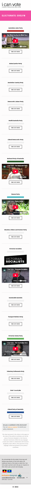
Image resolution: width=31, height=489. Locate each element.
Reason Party (15, 194)
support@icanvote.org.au (8, 477)
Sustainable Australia (15, 298)
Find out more (15, 51)
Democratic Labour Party (15, 101)
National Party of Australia (15, 158)
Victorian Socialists (15, 249)
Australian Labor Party (16, 28)
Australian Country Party (15, 82)
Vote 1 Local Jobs (15, 390)
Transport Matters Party (15, 317)
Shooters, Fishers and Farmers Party (15, 230)
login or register (12, 427)
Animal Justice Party (15, 63)
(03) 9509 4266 (21, 477)
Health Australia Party (15, 120)
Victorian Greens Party (16, 336)
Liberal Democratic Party (15, 139)
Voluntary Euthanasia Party (15, 371)
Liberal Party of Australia (15, 409)
